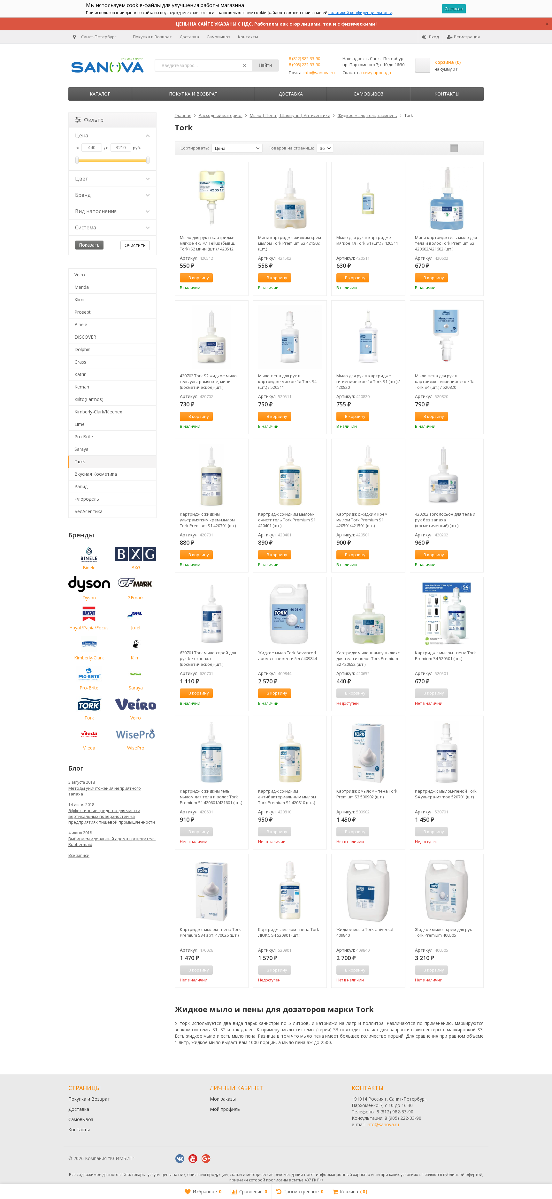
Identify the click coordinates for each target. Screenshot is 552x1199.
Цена (81, 135)
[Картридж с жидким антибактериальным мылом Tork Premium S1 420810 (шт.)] (290, 752)
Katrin (80, 374)
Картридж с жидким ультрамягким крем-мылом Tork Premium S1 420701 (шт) (208, 519)
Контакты (248, 37)
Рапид (81, 486)
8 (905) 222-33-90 (304, 64)
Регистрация (467, 37)
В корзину (198, 278)
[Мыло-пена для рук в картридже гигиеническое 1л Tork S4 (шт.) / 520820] (447, 337)
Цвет (81, 178)
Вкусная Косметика (95, 474)
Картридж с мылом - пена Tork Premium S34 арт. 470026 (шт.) (210, 932)
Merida (81, 287)
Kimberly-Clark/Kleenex (98, 412)
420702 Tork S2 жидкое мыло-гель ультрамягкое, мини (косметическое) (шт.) (209, 381)
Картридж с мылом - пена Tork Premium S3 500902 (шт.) (366, 794)
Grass (80, 362)
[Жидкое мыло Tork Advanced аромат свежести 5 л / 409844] (290, 614)
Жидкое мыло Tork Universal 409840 (364, 932)
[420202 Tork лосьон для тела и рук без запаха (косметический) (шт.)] (447, 475)
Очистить (135, 245)
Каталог (100, 94)
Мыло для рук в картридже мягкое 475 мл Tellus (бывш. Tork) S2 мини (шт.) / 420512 (207, 243)
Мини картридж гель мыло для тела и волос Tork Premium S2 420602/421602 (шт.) (446, 243)
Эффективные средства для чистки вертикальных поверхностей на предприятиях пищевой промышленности (111, 816)
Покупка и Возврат (152, 37)
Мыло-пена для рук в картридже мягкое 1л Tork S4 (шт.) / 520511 (287, 381)
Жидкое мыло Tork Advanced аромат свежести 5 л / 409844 (287, 655)
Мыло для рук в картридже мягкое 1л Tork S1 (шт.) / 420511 (367, 240)
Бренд (83, 195)
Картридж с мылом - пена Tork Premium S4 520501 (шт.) (445, 655)
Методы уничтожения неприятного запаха (104, 791)
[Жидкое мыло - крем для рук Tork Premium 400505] (447, 891)
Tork (79, 461)
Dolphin (82, 349)
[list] (464, 148)
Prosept (82, 312)
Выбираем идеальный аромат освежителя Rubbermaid (112, 841)
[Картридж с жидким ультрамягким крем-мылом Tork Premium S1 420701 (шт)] (211, 475)
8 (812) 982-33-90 (304, 58)
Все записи (78, 855)
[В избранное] (241, 277)
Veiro (79, 275)
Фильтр (93, 119)
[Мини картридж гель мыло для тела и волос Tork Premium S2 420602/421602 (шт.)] (447, 198)
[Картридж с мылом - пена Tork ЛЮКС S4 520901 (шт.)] (290, 891)
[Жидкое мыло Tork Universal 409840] (368, 891)
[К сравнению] (231, 277)
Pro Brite (83, 437)
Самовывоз (218, 37)
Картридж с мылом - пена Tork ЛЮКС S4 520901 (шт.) (288, 932)
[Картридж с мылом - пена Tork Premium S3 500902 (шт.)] (368, 752)
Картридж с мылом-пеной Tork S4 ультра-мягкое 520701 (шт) (446, 794)
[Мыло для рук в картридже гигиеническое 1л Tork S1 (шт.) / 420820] (368, 337)
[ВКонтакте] (180, 1159)
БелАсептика (88, 511)
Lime (79, 424)
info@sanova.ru (319, 72)
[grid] (454, 148)
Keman (81, 387)
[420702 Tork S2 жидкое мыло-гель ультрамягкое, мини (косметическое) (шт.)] (211, 337)
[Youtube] (193, 1159)
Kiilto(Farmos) (88, 399)
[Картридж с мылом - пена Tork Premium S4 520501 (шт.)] (447, 614)
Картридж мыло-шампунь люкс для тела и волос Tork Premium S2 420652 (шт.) (368, 658)
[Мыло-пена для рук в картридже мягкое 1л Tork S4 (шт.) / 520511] (290, 337)
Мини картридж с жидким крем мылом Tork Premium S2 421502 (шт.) (289, 243)
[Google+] (206, 1159)
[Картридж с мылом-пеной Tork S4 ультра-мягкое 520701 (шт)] (447, 752)
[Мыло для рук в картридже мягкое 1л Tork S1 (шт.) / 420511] (368, 198)
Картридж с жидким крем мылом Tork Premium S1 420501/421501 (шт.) (361, 519)
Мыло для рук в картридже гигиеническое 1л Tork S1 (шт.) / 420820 (368, 381)
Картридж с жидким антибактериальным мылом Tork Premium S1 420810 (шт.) (287, 796)
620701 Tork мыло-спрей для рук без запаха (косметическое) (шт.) (208, 658)
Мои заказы (223, 1099)
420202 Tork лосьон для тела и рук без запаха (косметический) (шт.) (445, 519)
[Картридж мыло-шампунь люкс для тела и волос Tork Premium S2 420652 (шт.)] (368, 614)
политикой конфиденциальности (360, 12)
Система (85, 227)
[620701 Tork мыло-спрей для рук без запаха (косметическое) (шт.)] (211, 614)
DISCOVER (85, 337)
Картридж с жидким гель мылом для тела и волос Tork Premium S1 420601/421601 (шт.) (211, 796)
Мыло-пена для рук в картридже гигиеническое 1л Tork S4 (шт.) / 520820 (444, 381)
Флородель (86, 499)
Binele (80, 324)
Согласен (454, 9)
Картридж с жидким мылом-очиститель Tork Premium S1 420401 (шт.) (287, 519)
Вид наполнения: (96, 211)
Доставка (189, 37)
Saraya (81, 449)
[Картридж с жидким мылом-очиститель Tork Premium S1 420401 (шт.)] (290, 475)
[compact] (474, 148)
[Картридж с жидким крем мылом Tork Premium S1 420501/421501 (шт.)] (368, 475)
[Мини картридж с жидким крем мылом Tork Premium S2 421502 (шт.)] (290, 198)
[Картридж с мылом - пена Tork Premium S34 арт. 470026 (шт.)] (211, 891)
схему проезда (376, 72)
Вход (434, 37)
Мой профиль (225, 1109)
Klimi (79, 299)
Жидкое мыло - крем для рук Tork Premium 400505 (443, 932)
